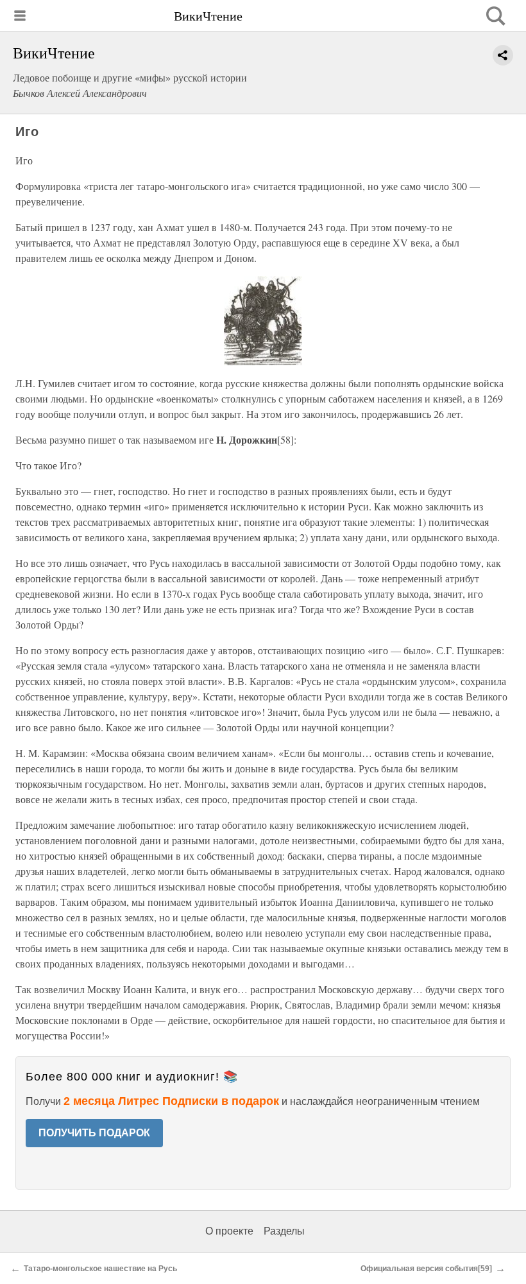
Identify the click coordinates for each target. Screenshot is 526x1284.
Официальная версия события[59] (426, 1268)
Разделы (284, 1231)
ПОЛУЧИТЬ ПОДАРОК (94, 1132)
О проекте (229, 1231)
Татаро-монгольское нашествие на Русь (100, 1268)
